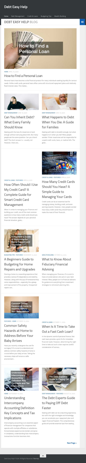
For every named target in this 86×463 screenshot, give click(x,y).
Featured (19, 180)
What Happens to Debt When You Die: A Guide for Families (58, 122)
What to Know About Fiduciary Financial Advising (56, 264)
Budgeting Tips (46, 16)
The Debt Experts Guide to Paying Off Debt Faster (58, 403)
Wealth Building (60, 16)
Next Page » (72, 443)
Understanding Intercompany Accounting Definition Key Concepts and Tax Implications (19, 408)
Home (6, 16)
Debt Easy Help (15, 7)
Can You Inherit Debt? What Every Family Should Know (19, 122)
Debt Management (17, 16)
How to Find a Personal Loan (23, 76)
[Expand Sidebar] (82, 22)
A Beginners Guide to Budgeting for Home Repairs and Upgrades (19, 264)
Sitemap (36, 459)
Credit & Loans (32, 16)
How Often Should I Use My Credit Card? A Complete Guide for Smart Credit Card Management (21, 195)
